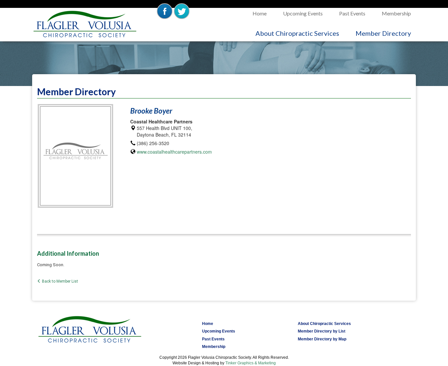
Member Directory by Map (322, 339)
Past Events (352, 13)
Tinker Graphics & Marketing (250, 363)
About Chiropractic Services (301, 33)
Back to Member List (59, 281)
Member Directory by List (321, 331)
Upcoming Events (303, 13)
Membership (396, 13)
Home (260, 13)
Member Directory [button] (383, 33)
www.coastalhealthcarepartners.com (174, 151)
